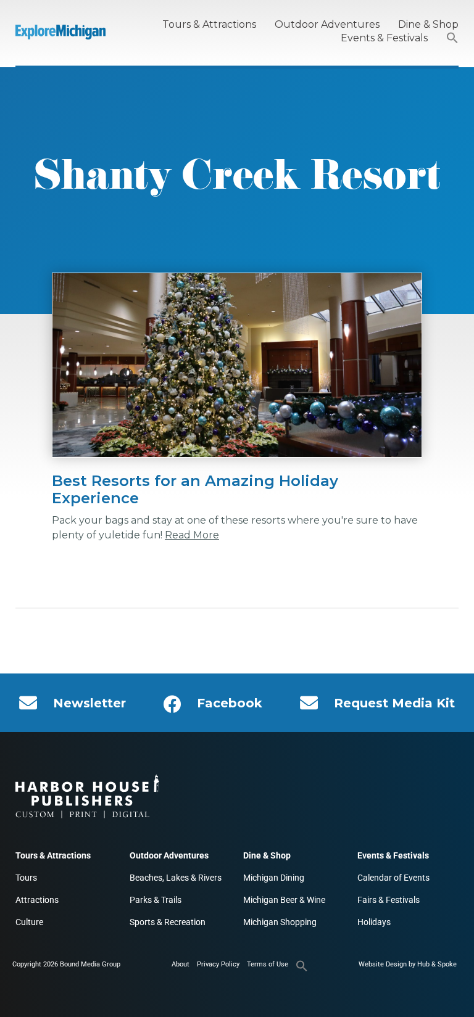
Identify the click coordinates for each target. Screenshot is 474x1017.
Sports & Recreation (168, 922)
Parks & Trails (155, 900)
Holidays (374, 922)
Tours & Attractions (209, 24)
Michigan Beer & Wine (284, 900)
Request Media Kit (394, 703)
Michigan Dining (273, 878)
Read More (192, 535)
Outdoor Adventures (327, 24)
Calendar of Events (393, 878)
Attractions (37, 900)
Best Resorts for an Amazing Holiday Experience (195, 489)
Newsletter (89, 703)
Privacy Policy (218, 964)
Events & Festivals (384, 38)
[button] (452, 38)
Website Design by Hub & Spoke (408, 964)
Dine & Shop (428, 24)
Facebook (229, 703)
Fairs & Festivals (388, 900)
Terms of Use (267, 964)
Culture (29, 922)
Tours (26, 878)
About (180, 964)
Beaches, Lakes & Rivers (176, 878)
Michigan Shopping (280, 922)
